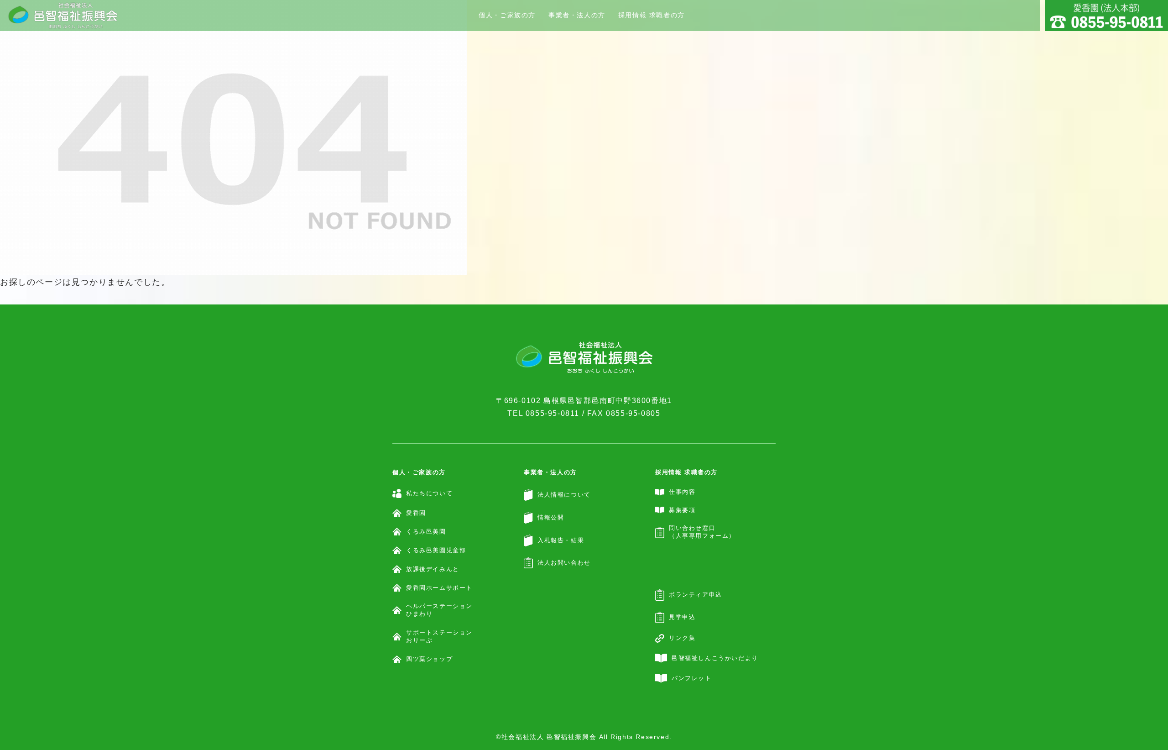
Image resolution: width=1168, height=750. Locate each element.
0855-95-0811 (552, 413)
